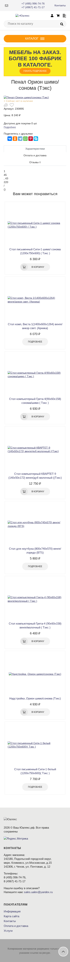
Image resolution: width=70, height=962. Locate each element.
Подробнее (10, 127)
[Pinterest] (30, 138)
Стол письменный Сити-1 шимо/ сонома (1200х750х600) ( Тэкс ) (35, 251)
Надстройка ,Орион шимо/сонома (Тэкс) (35, 698)
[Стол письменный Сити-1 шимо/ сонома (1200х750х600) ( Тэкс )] (35, 225)
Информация (12, 911)
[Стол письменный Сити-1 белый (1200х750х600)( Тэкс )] (35, 745)
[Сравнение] (6, 105)
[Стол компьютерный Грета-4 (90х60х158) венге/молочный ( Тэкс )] (35, 599)
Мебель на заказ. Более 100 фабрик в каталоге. (35, 60)
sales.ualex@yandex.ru (38, 892)
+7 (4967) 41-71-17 (33, 7)
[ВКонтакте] (9, 138)
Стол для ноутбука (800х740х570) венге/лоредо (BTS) (35, 550)
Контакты (60, 5)
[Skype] (36, 138)
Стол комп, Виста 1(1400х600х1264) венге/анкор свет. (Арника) (35, 326)
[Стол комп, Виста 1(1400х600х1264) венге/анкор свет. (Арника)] (35, 299)
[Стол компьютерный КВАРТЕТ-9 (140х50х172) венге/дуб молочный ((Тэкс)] (35, 449)
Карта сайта (11, 916)
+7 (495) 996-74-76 (33, 3)
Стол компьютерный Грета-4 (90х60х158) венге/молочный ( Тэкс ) (35, 625)
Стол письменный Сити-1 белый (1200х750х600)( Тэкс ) (35, 771)
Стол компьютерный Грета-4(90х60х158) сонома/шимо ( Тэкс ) (35, 400)
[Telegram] (20, 138)
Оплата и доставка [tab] (35, 155)
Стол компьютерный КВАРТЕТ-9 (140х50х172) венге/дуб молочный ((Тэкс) (35, 475)
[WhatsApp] (25, 138)
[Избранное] (12, 105)
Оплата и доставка (16, 925)
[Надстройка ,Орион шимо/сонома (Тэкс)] (35, 674)
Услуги (8, 930)
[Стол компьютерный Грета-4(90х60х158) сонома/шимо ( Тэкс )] (35, 374)
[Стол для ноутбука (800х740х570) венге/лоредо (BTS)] (35, 524)
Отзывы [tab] (35, 162)
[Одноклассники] (15, 138)
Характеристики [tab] (35, 148)
